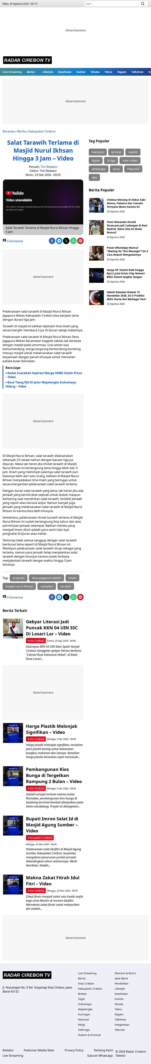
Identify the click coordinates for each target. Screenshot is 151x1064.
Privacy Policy (74, 1050)
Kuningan (84, 1014)
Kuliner (81, 72)
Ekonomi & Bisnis (125, 973)
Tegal (81, 999)
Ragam (121, 72)
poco (116, 169)
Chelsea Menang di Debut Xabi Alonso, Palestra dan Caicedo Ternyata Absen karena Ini (126, 203)
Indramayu (85, 1004)
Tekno (108, 72)
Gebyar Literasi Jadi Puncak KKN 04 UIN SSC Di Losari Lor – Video (52, 627)
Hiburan (120, 1029)
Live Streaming (12, 72)
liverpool (98, 152)
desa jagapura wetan (46, 578)
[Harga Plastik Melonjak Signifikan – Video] (13, 733)
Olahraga (84, 1029)
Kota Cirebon (36, 640)
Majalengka (85, 1009)
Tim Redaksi (49, 167)
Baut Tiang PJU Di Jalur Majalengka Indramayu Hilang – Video (41, 384)
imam (72, 578)
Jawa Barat (121, 978)
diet (94, 177)
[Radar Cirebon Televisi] (27, 60)
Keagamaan (122, 1024)
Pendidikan (122, 983)
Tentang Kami (103, 1050)
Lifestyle (47, 72)
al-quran (18, 578)
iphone (116, 152)
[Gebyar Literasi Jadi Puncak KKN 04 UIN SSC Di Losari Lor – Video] (13, 628)
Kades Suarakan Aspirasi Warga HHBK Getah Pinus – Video (44, 375)
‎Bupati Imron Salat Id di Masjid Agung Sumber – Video (52, 825)
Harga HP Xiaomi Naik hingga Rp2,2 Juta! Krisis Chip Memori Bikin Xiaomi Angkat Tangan (126, 273)
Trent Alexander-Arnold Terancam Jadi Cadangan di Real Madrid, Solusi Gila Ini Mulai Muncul (127, 227)
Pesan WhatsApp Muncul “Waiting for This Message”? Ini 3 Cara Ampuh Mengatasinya (127, 251)
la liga (111, 160)
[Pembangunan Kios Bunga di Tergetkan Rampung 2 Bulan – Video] (13, 776)
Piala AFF (133, 169)
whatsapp (99, 169)
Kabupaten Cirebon (42, 131)
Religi (81, 1024)
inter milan (130, 160)
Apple (96, 160)
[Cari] (143, 4)
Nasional (83, 1019)
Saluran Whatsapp (100, 1056)
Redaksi (8, 1050)
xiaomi (133, 152)
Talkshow (137, 72)
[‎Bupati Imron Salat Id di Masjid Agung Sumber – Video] (13, 826)
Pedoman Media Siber (39, 1050)
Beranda (8, 131)
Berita (30, 72)
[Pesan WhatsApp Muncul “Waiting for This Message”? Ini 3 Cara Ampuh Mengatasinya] (96, 253)
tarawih (65, 586)
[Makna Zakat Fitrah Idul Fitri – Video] (13, 884)
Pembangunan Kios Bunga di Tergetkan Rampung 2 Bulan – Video (54, 775)
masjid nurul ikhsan (19, 586)
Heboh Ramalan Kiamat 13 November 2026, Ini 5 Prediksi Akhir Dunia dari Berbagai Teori (126, 295)
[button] (32, 72)
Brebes (82, 994)
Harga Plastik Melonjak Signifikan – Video (51, 729)
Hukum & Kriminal (89, 1035)
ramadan (46, 586)
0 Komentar (14, 241)
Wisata (95, 72)
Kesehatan (64, 72)
